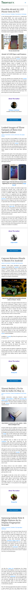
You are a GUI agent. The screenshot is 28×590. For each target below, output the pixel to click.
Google (9, 336)
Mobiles (13, 14)
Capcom (3, 267)
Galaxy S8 (10, 568)
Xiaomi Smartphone (16, 393)
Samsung (15, 546)
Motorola (17, 134)
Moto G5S (11, 206)
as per (3, 333)
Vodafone (3, 441)
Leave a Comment (5, 14)
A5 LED (18, 58)
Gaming (13, 263)
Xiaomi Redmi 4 (10, 398)
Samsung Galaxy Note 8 (13, 540)
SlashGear (12, 576)
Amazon (8, 403)
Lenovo (13, 134)
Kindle (4, 433)
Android (16, 267)
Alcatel (25, 78)
